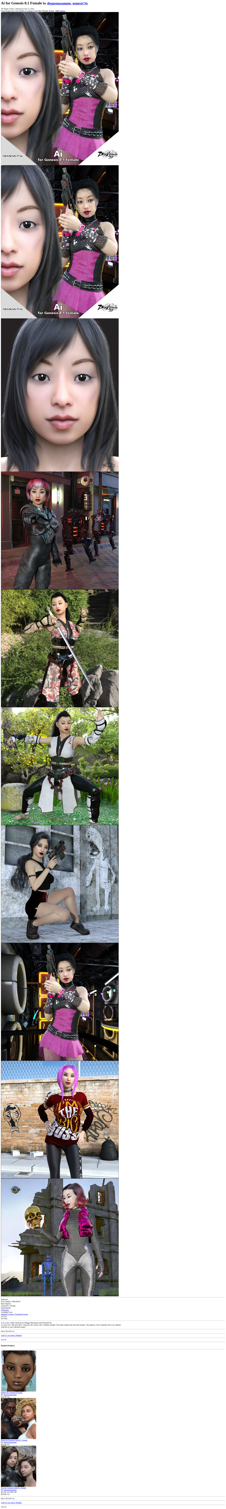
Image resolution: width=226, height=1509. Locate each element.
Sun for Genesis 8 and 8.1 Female (13, 1488)
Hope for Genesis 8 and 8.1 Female (14, 1440)
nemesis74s (80, 3)
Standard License (7, 1314)
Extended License (21, 1314)
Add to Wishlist (16, 1335)
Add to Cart (5, 1335)
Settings (62, 11)
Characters (5, 1310)
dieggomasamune (59, 3)
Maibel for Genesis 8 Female (11, 1393)
